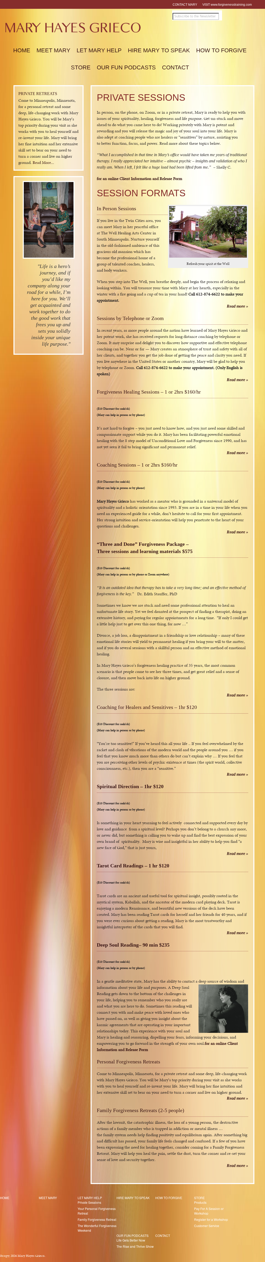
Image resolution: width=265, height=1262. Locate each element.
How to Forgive (221, 50)
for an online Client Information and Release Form (139, 178)
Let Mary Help (99, 50)
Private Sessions (89, 1202)
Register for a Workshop (211, 1219)
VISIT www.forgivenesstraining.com (227, 4)
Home (21, 50)
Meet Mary (53, 50)
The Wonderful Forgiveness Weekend (97, 1227)
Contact (175, 67)
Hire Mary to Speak (159, 50)
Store (81, 67)
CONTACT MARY (185, 4)
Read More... (43, 162)
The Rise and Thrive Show (135, 1246)
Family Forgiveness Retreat (97, 1219)
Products (200, 1202)
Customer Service (206, 1225)
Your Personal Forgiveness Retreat (97, 1210)
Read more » (237, 306)
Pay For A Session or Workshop (209, 1210)
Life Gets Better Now (130, 1240)
